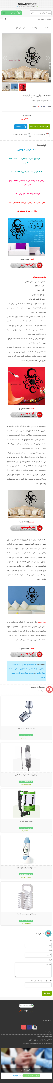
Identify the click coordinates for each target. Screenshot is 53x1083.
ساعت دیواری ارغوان (29, 664)
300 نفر (18, 126)
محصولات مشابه (35, 28)
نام (51, 940)
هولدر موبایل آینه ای (26, 821)
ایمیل (50, 950)
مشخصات (47, 28)
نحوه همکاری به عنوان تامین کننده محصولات (37, 1043)
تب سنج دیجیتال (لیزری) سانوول (26, 868)
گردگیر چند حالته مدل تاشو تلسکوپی (26, 775)
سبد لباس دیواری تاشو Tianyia (26, 914)
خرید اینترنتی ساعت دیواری (29, 668)
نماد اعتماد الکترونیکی (44, 1036)
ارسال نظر (46, 993)
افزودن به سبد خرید (37, 126)
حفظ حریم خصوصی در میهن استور (40, 1040)
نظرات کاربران (21, 28)
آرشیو (41, 691)
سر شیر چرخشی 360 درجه (26, 728)
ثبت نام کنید (17, 1076)
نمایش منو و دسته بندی (39, 13)
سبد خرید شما (11, 13)
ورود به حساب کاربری (31, 1076)
